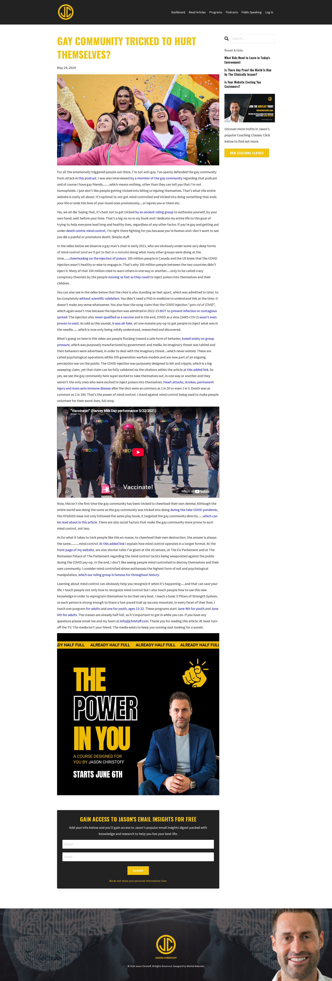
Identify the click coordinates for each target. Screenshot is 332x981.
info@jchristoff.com (134, 621)
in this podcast (85, 178)
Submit (138, 870)
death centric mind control (85, 230)
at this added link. (196, 369)
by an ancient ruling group (154, 212)
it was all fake (122, 323)
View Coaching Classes (247, 153)
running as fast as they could (129, 277)
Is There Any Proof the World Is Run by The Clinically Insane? (247, 72)
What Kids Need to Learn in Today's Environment (247, 60)
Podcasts (232, 12)
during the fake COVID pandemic (193, 510)
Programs (215, 12)
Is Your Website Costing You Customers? (242, 84)
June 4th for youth (191, 608)
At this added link (111, 543)
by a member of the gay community (156, 178)
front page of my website (75, 550)
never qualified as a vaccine (114, 317)
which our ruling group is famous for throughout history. (118, 574)
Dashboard (178, 12)
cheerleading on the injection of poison (97, 258)
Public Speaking (251, 12)
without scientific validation (99, 298)
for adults (93, 608)
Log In (269, 12)
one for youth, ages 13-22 (125, 608)
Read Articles (197, 12)
